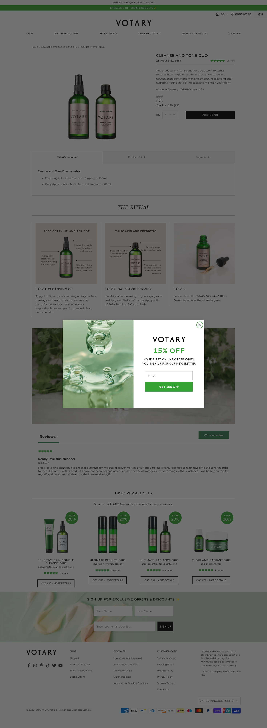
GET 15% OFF (169, 387)
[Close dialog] (200, 325)
